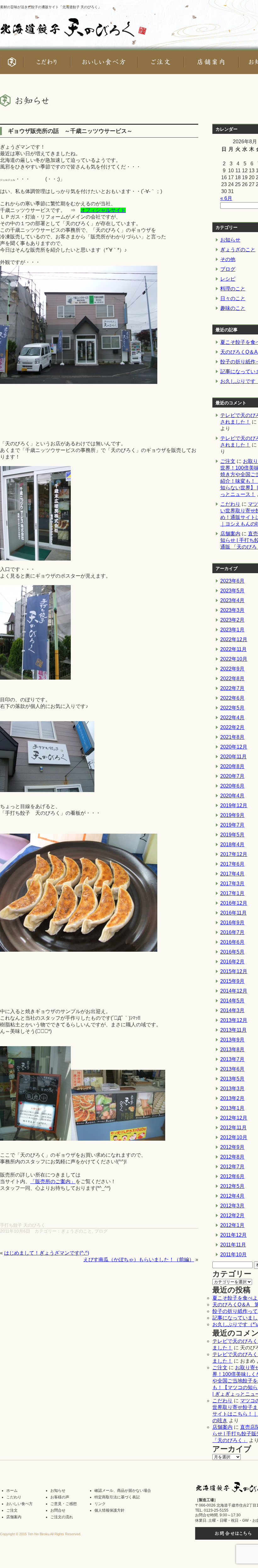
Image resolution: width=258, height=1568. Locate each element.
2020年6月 (232, 786)
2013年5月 (232, 1078)
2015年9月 (232, 981)
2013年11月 (233, 1030)
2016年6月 (232, 942)
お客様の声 (59, 1497)
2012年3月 (232, 1205)
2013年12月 (233, 1020)
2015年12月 (233, 971)
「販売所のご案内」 (53, 1181)
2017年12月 (233, 854)
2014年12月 (233, 991)
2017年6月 (232, 864)
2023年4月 (232, 600)
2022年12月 (233, 639)
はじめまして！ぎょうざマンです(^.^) (46, 1253)
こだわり (230, 504)
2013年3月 (232, 1088)
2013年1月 (232, 1108)
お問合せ (57, 1510)
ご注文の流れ (61, 1517)
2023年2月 (232, 620)
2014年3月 (232, 1010)
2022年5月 (232, 707)
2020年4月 (232, 795)
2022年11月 (233, 649)
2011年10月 (233, 1254)
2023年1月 (232, 629)
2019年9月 (232, 815)
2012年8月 (232, 1157)
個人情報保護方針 (109, 1510)
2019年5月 (232, 834)
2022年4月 (232, 717)
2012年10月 (233, 1137)
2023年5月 (232, 590)
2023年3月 (232, 610)
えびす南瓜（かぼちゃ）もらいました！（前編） (138, 1259)
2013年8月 (232, 1049)
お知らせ (230, 239)
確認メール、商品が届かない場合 (122, 1490)
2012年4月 (232, 1196)
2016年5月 (232, 952)
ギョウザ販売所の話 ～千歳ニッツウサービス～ (70, 131)
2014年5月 (232, 1000)
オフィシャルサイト (103, 210)
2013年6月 (232, 1069)
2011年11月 (233, 1244)
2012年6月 (232, 1176)
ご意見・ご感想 (63, 1504)
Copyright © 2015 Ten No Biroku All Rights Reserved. (40, 1534)
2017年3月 (232, 883)
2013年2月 (232, 1098)
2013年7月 (232, 1059)
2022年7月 (232, 688)
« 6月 (226, 198)
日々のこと (232, 298)
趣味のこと (232, 308)
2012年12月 (233, 1117)
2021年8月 (232, 737)
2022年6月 (232, 698)
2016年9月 (232, 922)
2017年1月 (232, 893)
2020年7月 (232, 776)
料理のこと (232, 288)
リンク (100, 1504)
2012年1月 (232, 1225)
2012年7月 (232, 1166)
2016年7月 (232, 932)
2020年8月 (232, 766)
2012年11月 (233, 1127)
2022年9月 (232, 668)
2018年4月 (232, 844)
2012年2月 (232, 1215)
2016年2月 (232, 961)
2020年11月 (233, 756)
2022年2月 (232, 727)
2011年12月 (233, 1235)
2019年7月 (232, 825)
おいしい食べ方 (19, 1504)
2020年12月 (233, 747)
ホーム (12, 1490)
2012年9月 (232, 1147)
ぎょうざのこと (76, 1231)
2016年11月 (233, 912)
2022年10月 (233, 659)
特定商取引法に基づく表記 (117, 1497)
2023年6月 (232, 581)
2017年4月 (232, 873)
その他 (227, 259)
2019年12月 (233, 805)
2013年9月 (232, 1039)
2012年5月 (232, 1186)
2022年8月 (232, 678)
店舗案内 (230, 533)
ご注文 (227, 461)
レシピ (227, 279)
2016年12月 (233, 903)
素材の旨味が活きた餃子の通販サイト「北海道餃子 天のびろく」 (50, 7)
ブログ (101, 1231)
